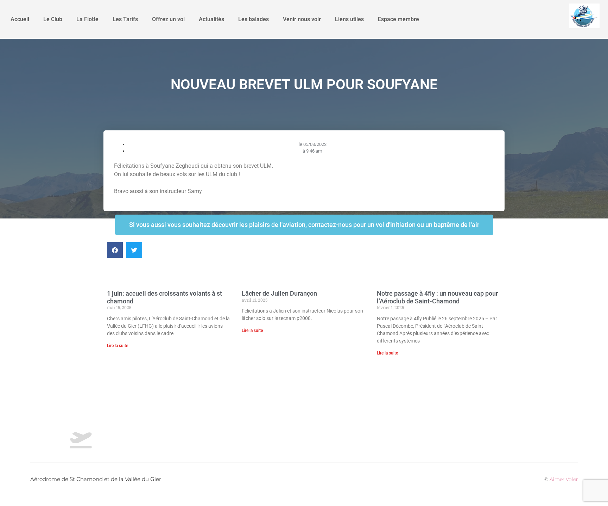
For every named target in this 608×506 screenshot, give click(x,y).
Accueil (20, 19)
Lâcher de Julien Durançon (279, 293)
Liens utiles (349, 19)
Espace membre (398, 19)
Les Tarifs (125, 19)
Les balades (253, 19)
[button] (115, 250)
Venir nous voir (302, 19)
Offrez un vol (168, 19)
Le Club (52, 19)
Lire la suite (117, 345)
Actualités (211, 19)
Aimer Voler (564, 479)
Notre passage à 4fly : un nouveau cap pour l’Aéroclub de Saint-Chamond (437, 297)
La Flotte (87, 19)
